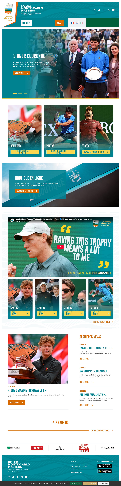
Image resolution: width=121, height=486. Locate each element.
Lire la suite (19, 76)
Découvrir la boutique (25, 191)
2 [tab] (20, 93)
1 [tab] (15, 93)
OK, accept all (76, 483)
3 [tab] (25, 93)
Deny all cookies (90, 483)
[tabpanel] (33, 64)
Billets (59, 23)
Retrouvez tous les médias (101, 322)
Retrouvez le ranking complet (100, 430)
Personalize (103, 483)
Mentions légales (76, 472)
